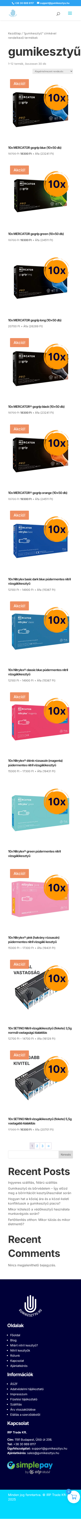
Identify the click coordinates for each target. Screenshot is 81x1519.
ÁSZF (14, 1384)
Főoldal (15, 1335)
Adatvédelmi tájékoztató (27, 1389)
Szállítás (16, 1404)
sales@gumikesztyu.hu (43, 1453)
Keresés (66, 1154)
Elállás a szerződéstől (25, 1414)
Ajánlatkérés (19, 1366)
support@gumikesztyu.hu (49, 1448)
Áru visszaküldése (23, 1409)
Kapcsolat (17, 1361)
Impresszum (18, 1394)
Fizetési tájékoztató (23, 1399)
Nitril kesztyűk (20, 1350)
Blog (13, 1340)
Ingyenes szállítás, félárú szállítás (32, 1182)
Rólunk (15, 1355)
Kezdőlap (14, 33)
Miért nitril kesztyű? (24, 1345)
